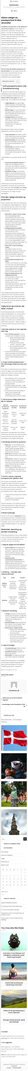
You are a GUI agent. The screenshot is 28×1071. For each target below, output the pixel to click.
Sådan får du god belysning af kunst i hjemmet (14, 1012)
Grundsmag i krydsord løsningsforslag (11, 906)
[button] (14, 11)
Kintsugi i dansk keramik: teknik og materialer (14, 1021)
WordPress (14, 1066)
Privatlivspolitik (17, 1068)
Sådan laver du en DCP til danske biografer (12, 699)
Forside (9, 1068)
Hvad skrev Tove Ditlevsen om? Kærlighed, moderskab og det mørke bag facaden (14, 955)
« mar (2, 894)
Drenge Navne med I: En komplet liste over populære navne (12, 913)
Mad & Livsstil (5, 865)
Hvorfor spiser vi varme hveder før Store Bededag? (12, 918)
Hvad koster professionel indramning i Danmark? (14, 984)
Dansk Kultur (14, 5)
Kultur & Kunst (13, 669)
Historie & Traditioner (7, 855)
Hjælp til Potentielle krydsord (9, 902)
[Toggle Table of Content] (17, 81)
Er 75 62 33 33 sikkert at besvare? (10, 909)
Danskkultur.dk (14, 691)
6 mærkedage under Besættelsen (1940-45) (13, 705)
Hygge (3, 858)
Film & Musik (4, 852)
